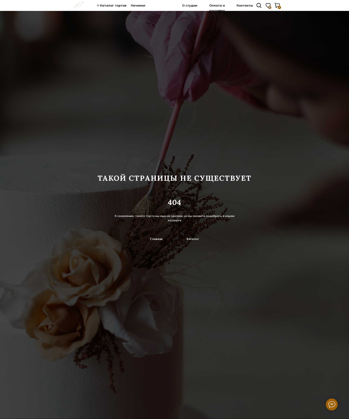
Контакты (245, 5)
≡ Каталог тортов (111, 5)
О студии (189, 5)
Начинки (138, 5)
